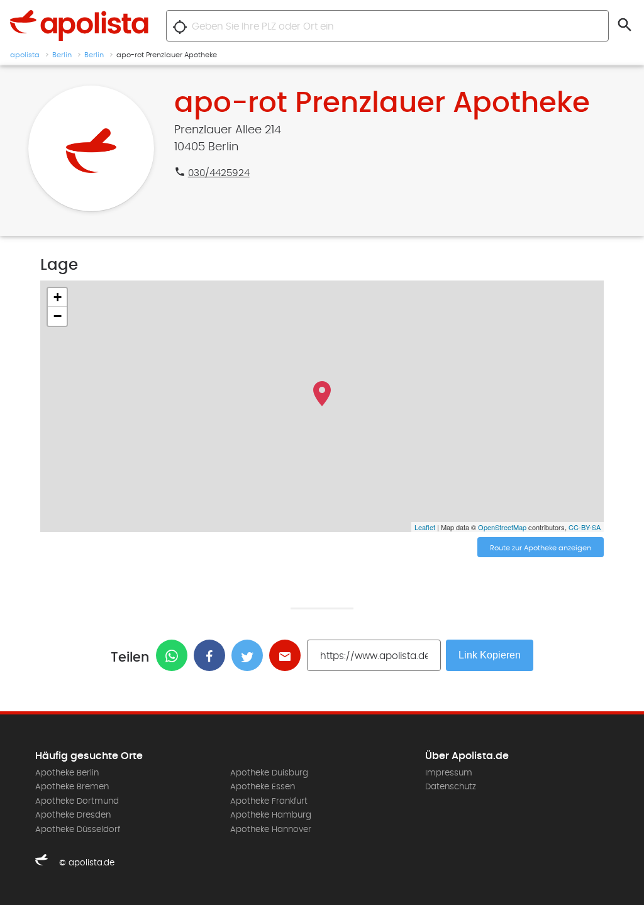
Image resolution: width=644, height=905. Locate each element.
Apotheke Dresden (73, 815)
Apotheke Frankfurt (269, 801)
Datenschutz (450, 786)
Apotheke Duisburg (269, 773)
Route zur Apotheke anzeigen (540, 548)
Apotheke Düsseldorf (77, 829)
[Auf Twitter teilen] (250, 655)
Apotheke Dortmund (77, 801)
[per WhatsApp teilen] (175, 655)
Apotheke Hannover (270, 829)
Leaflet (424, 527)
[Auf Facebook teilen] (212, 655)
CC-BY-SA (585, 527)
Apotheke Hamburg (270, 815)
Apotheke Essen (262, 786)
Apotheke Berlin (67, 773)
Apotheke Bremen (72, 786)
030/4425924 (219, 173)
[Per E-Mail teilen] (288, 655)
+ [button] (57, 297)
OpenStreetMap (502, 527)
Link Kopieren (489, 655)
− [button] (57, 316)
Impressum (448, 773)
